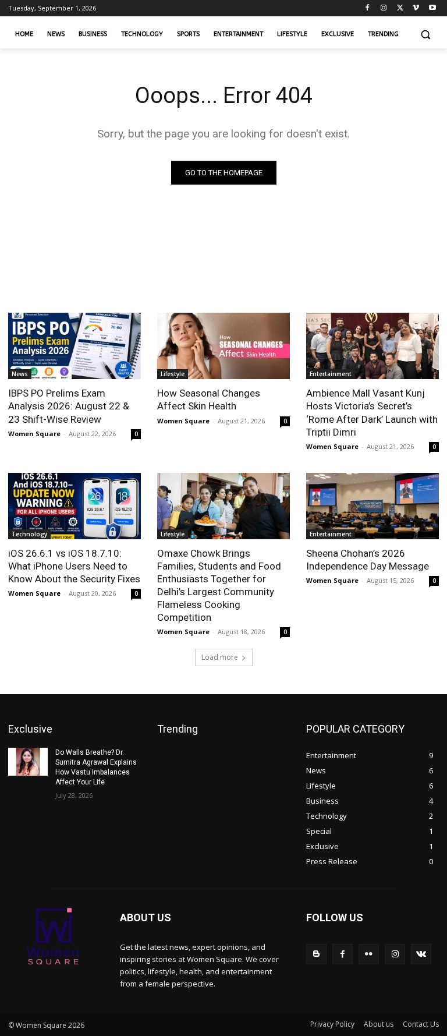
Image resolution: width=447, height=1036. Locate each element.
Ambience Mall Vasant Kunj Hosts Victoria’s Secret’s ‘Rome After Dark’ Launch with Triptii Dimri (372, 412)
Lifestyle (173, 374)
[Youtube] (432, 8)
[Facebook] (367, 8)
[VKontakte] (421, 954)
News (20, 374)
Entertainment (331, 374)
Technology (29, 534)
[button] (425, 34)
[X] (400, 8)
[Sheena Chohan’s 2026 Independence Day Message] (372, 506)
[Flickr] (369, 954)
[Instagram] (384, 8)
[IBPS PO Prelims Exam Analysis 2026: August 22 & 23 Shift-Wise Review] (74, 346)
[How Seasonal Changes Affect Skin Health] (223, 346)
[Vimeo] (416, 8)
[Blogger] (316, 954)
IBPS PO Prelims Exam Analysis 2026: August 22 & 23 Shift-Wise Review (68, 406)
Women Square (34, 433)
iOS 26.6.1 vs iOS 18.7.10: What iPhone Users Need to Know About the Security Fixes (74, 566)
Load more (219, 657)
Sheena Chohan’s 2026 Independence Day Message (367, 559)
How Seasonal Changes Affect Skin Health (208, 399)
